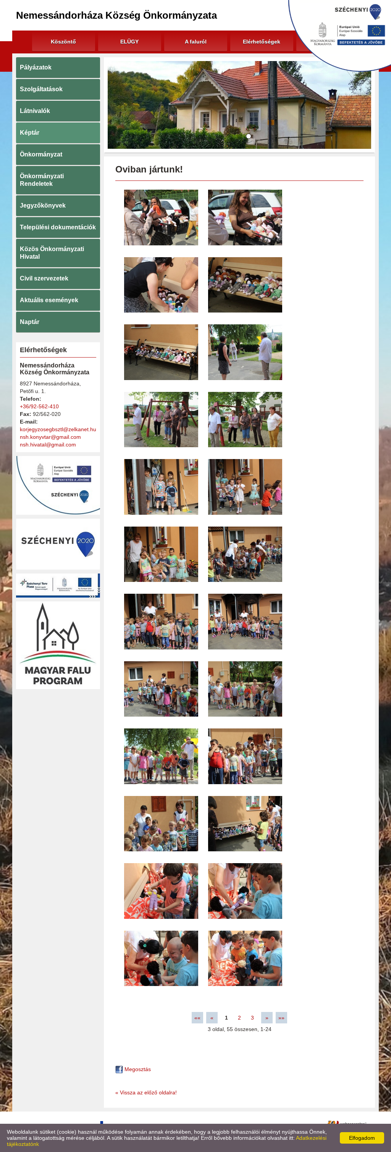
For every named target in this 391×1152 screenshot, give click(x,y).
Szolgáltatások (41, 89)
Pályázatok (36, 67)
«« (197, 1018)
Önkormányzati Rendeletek (42, 180)
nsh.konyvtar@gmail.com (50, 437)
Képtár (29, 132)
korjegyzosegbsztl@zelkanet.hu (58, 429)
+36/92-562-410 (39, 406)
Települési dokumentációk (58, 227)
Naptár (29, 322)
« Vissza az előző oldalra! (146, 1092)
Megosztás (137, 1069)
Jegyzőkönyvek (43, 205)
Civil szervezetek (44, 278)
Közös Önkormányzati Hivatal (52, 253)
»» (281, 1018)
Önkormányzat (41, 154)
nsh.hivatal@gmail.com (48, 444)
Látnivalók (35, 111)
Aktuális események (49, 300)
